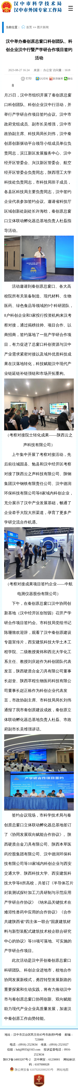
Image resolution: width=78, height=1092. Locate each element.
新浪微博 (58, 78)
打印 (28, 78)
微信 (70, 78)
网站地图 (62, 1069)
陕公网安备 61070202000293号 (34, 1069)
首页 (29, 27)
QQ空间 (43, 78)
